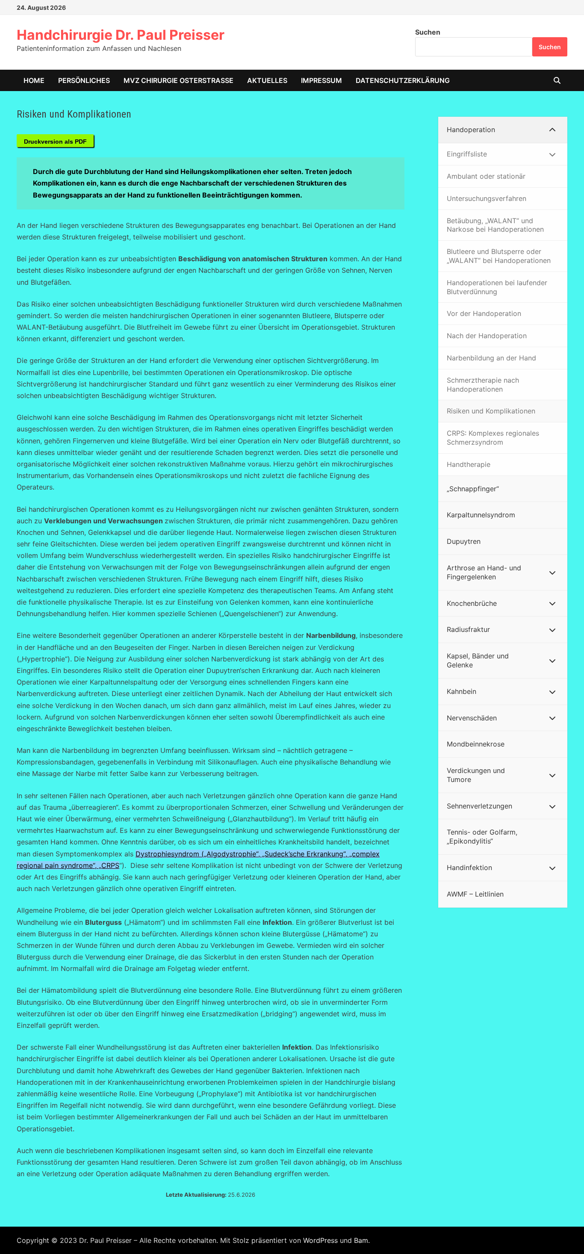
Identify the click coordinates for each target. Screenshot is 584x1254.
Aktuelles (267, 80)
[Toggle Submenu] (552, 130)
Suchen (427, 32)
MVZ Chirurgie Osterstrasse (178, 80)
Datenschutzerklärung (403, 80)
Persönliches (84, 80)
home (34, 80)
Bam (361, 1240)
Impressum (321, 80)
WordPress (320, 1240)
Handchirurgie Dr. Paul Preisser (120, 35)
